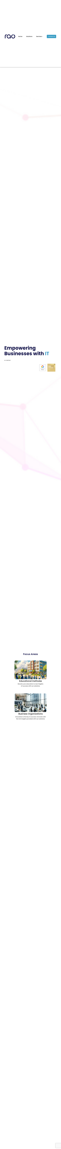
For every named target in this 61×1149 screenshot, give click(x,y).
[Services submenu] (42, 36)
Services (39, 36)
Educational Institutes (30, 681)
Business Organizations (30, 713)
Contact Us (51, 36)
